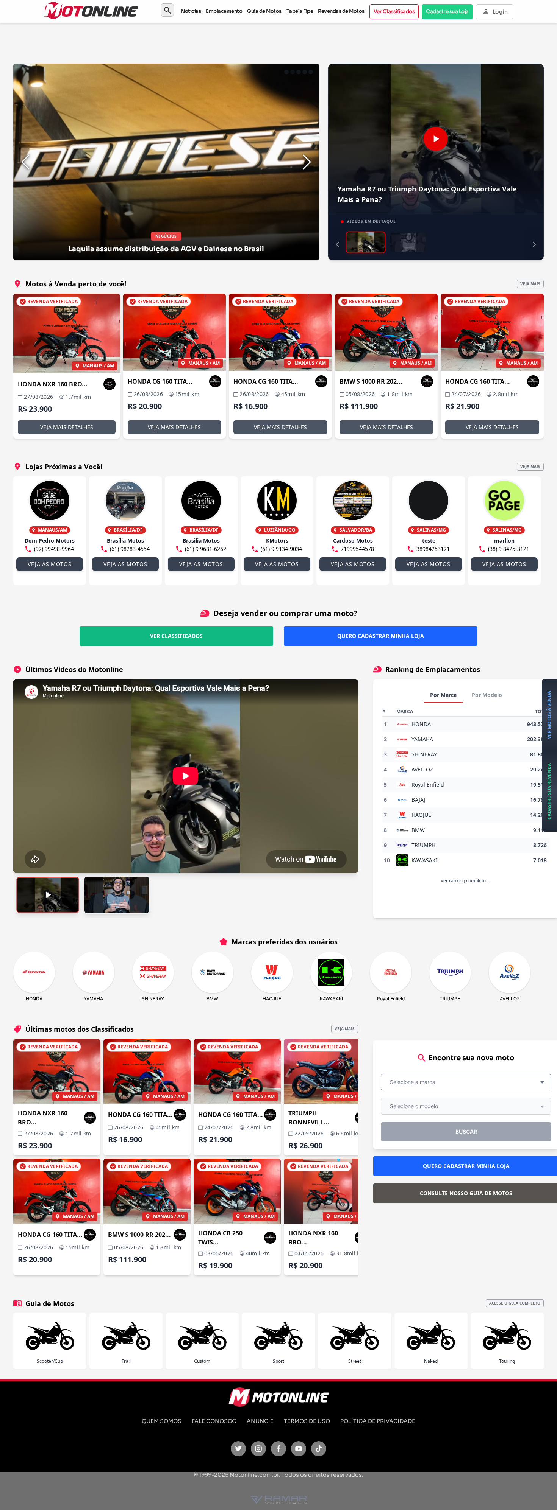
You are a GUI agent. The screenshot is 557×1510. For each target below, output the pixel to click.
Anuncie (260, 1421)
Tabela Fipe (299, 11)
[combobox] (466, 1082)
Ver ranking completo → (466, 880)
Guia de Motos (264, 11)
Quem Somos (161, 1421)
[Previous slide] (25, 162)
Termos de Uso (307, 1421)
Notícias (191, 11)
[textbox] (415, 1082)
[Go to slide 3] (298, 72)
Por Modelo (487, 694)
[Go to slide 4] (304, 72)
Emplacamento (224, 11)
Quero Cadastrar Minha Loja (380, 635)
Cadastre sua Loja (447, 11)
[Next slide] (307, 162)
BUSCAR (466, 1131)
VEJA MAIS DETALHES (66, 427)
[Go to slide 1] (286, 72)
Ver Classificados (394, 11)
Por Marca (443, 694)
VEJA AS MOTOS (49, 564)
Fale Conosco (214, 1421)
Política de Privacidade (377, 1421)
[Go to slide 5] (310, 72)
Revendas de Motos (341, 11)
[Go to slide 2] (292, 72)
